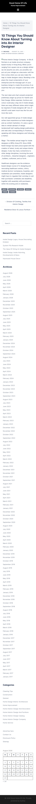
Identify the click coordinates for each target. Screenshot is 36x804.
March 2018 (7, 627)
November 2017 (8, 642)
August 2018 (7, 610)
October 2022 (8, 434)
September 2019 (9, 564)
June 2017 (6, 659)
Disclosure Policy (9, 738)
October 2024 (8, 350)
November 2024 (9, 347)
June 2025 (7, 322)
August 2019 (7, 568)
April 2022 (7, 456)
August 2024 (7, 357)
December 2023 (9, 385)
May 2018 (6, 620)
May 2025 (6, 326)
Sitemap (6, 742)
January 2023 (8, 424)
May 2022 (6, 452)
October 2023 (8, 392)
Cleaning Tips (8, 691)
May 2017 (6, 663)
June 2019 (6, 575)
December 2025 (9, 301)
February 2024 (8, 378)
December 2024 (9, 343)
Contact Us (7, 734)
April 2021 (6, 498)
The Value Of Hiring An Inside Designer (17, 249)
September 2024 (9, 354)
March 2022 (7, 459)
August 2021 (7, 484)
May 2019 (6, 578)
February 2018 (8, 631)
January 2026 (8, 298)
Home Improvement (10, 705)
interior (20, 189)
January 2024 (8, 382)
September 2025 (9, 312)
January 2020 (8, 550)
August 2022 (7, 441)
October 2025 (8, 308)
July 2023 (6, 403)
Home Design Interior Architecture (15, 702)
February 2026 (8, 294)
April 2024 (7, 371)
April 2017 (6, 666)
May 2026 (6, 284)
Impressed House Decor (11, 258)
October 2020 (8, 519)
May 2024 (6, 368)
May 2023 (6, 410)
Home (5, 23)
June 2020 (7, 533)
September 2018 (9, 606)
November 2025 (9, 305)
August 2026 (7, 273)
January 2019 (8, 592)
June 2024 (7, 364)
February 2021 (8, 505)
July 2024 (6, 361)
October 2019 (8, 561)
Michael (7, 51)
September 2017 (9, 649)
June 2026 (7, 280)
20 (18, 770)
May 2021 (6, 494)
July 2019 (6, 571)
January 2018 (8, 634)
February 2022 (8, 463)
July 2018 (6, 613)
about (4, 189)
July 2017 (6, 656)
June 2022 (7, 449)
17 (5, 770)
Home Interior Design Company (12, 53)
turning (12, 192)
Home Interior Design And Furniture (16, 712)
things (5, 192)
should (28, 189)
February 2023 (8, 420)
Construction (7, 695)
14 (22, 766)
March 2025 (7, 333)
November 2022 (9, 431)
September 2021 (9, 480)
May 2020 (6, 536)
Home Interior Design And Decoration (16, 709)
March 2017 (7, 670)
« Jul (4, 781)
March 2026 (7, 291)
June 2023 (7, 406)
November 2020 (9, 515)
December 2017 (8, 638)
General (5, 698)
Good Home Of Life (18, 3)
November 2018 (8, 599)
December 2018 (8, 596)
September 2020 (9, 522)
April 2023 (7, 413)
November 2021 (8, 473)
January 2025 (8, 340)
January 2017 (8, 677)
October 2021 (8, 477)
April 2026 (7, 287)
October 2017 (8, 645)
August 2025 (7, 315)
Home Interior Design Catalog (14, 716)
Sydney (22, 801)
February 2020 (8, 547)
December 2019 (8, 554)
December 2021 (8, 470)
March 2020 (7, 543)
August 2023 (7, 399)
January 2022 (8, 466)
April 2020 (7, 540)
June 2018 (6, 617)
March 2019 (7, 585)
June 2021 (6, 491)
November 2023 (9, 389)
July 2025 (6, 319)
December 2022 (9, 428)
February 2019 (8, 589)
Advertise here (8, 731)
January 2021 (8, 508)
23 (31, 770)
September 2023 (9, 396)
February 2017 (8, 673)
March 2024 (7, 375)
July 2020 (6, 529)
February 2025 (8, 336)
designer (12, 189)
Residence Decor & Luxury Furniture (17, 210)
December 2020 (9, 512)
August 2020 (7, 526)
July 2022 (6, 445)
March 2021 (7, 501)
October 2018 (8, 603)
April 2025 (7, 329)
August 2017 (7, 652)
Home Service (8, 723)
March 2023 (7, 417)
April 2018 (6, 624)
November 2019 (8, 557)
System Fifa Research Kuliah (13, 245)
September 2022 (9, 438)
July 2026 (6, 277)
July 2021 (6, 487)
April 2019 (6, 582)
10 (5, 766)
